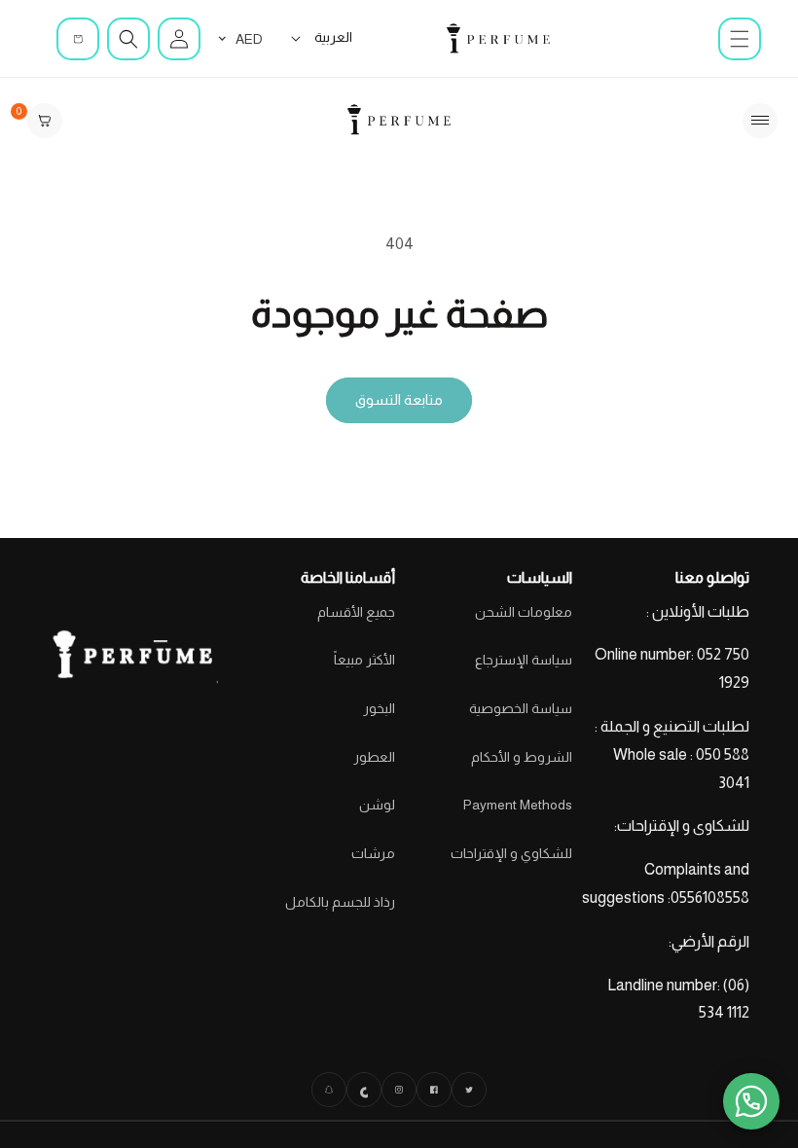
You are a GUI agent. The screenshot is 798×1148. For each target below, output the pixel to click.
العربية (333, 37)
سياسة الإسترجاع (523, 659)
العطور (374, 757)
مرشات (373, 853)
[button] (739, 39)
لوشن (377, 804)
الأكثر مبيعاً (364, 659)
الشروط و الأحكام (521, 757)
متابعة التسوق (399, 399)
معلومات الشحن (523, 612)
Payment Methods (517, 804)
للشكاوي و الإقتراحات (511, 853)
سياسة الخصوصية (520, 708)
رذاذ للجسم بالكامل (340, 902)
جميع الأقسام (356, 612)
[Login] (179, 39)
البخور (379, 708)
